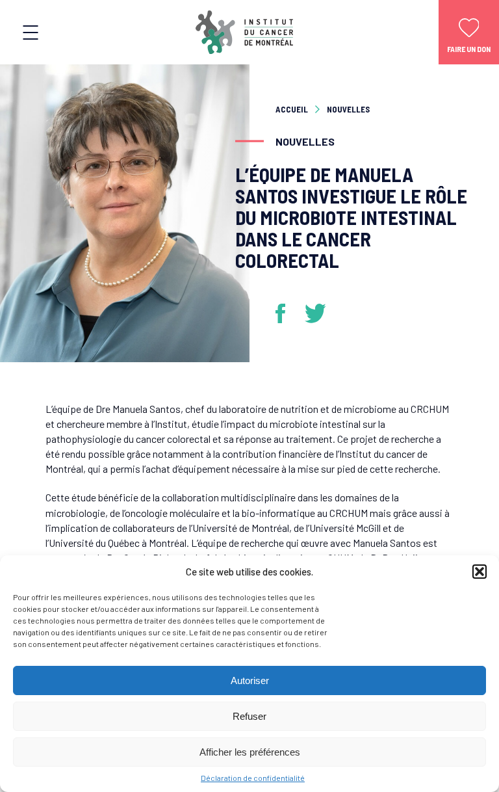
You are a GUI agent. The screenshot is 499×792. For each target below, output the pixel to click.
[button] (479, 571)
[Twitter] (316, 313)
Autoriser (250, 680)
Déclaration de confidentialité (253, 777)
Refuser (249, 716)
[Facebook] (285, 313)
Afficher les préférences (249, 752)
